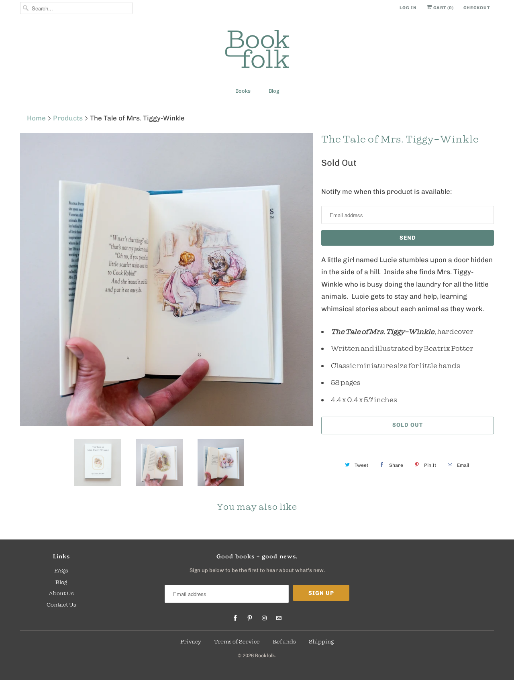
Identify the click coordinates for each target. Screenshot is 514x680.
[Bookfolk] (257, 50)
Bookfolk (265, 655)
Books (243, 91)
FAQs (61, 570)
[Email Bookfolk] (278, 618)
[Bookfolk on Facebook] (235, 618)
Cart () (443, 7)
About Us (61, 593)
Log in (408, 7)
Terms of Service (237, 641)
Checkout (476, 7)
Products (68, 118)
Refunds (284, 641)
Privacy (190, 641)
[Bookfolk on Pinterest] (250, 618)
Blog (274, 91)
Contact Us (61, 604)
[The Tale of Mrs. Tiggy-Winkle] (166, 279)
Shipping (321, 641)
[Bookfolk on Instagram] (264, 618)
